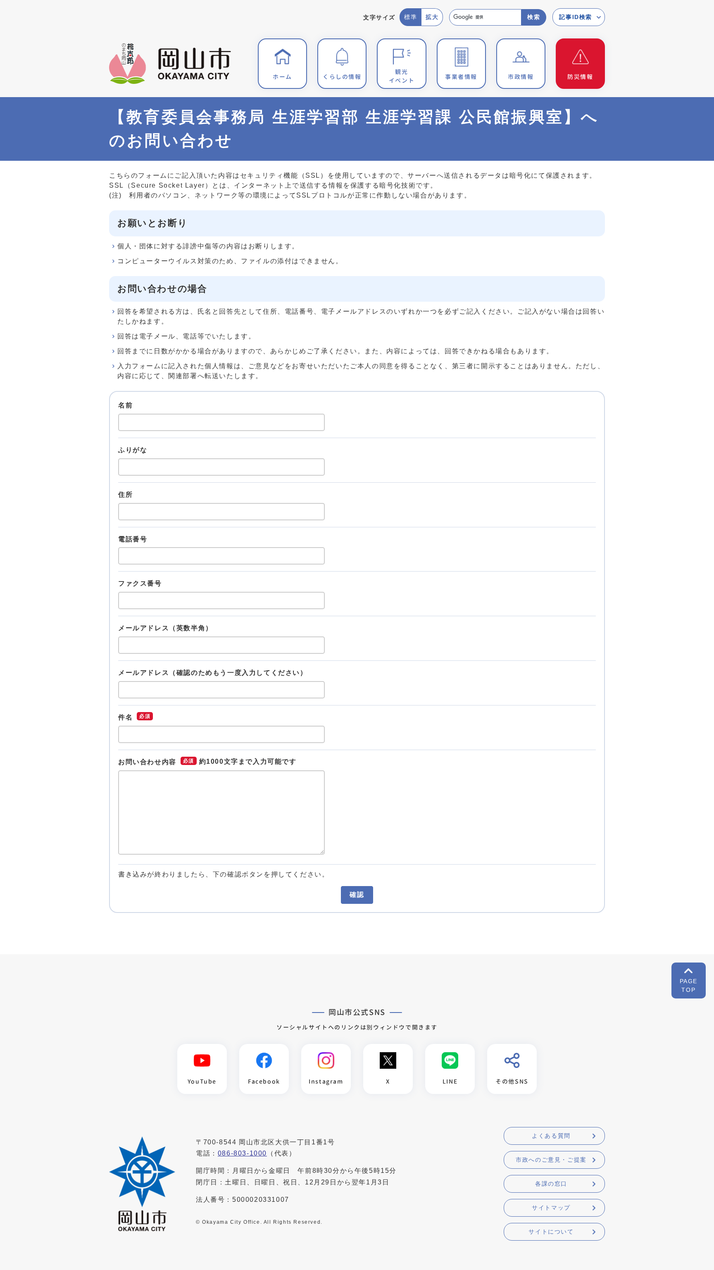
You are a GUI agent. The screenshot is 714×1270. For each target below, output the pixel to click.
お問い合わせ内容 (147, 761)
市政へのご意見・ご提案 (551, 1159)
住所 (125, 494)
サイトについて (551, 1231)
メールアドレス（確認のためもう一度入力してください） (212, 672)
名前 (125, 405)
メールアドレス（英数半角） (165, 627)
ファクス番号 (140, 583)
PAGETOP (688, 985)
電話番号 (132, 538)
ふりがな (132, 449)
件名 (125, 716)
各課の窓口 (551, 1183)
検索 (533, 17)
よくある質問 (551, 1135)
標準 (410, 17)
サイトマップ (551, 1207)
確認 (357, 894)
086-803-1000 (242, 1153)
